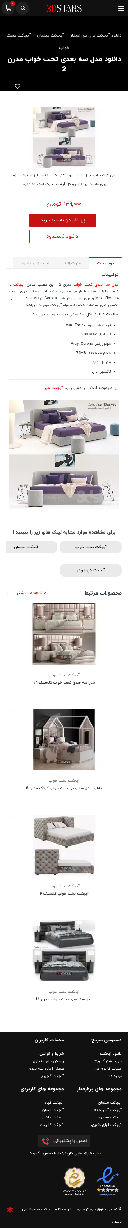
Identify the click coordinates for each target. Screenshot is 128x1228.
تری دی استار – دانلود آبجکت (65, 1209)
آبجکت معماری (110, 1117)
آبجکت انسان (53, 1110)
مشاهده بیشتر (31, 593)
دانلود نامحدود (62, 236)
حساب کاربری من (108, 1068)
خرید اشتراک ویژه (108, 1061)
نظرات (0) (73, 263)
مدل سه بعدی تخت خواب (96, 284)
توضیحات (105, 263)
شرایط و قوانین (51, 1053)
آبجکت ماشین (52, 1117)
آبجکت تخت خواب (91, 547)
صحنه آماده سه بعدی (46, 1068)
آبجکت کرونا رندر (91, 570)
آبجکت (19, 284)
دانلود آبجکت (111, 1053)
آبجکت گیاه (54, 1102)
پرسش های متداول (48, 1061)
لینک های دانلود (35, 263)
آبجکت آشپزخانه (108, 1110)
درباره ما (115, 1076)
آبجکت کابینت (52, 1124)
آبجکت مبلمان (50, 35)
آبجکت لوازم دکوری (106, 1124)
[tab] (105, 263)
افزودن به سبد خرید (59, 220)
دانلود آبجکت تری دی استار (95, 35)
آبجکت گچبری (52, 1076)
